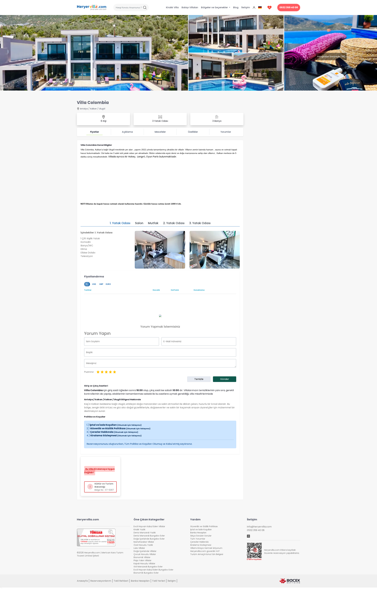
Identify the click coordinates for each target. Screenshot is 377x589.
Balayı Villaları (190, 7)
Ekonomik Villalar (142, 557)
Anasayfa (82, 581)
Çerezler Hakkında (114, 432)
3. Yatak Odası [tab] (200, 223)
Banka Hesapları (198, 532)
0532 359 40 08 (289, 7)
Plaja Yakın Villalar (142, 560)
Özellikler (193, 131)
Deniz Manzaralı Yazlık (145, 532)
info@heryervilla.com (259, 526)
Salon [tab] (139, 223)
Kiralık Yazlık (139, 529)
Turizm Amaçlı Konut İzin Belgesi (206, 554)
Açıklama (127, 131)
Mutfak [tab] (153, 223)
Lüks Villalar (139, 548)
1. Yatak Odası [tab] (120, 223)
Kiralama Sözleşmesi (116, 435)
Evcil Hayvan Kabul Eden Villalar (149, 526)
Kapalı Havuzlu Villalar (144, 563)
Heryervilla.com (88, 519)
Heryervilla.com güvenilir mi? (205, 551)
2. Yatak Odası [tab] (174, 223)
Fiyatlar (94, 131)
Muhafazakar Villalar (144, 541)
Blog (235, 7)
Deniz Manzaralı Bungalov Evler (149, 535)
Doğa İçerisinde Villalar (145, 551)
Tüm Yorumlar (197, 538)
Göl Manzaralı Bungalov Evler (148, 566)
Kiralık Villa (172, 7)
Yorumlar (225, 131)
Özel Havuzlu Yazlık (143, 544)
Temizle (198, 379)
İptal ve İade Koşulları (116, 425)
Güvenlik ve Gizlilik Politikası (120, 428)
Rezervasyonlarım (100, 581)
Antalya (84, 108)
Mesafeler (160, 131)
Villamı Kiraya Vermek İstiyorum (206, 548)
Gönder (224, 379)
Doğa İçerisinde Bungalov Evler (149, 538)
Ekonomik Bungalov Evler (146, 572)
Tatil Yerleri (158, 581)
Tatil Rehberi (121, 581)
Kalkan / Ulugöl (97, 108)
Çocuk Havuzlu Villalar (145, 554)
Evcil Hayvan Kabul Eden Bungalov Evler (153, 569)
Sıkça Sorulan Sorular (200, 535)
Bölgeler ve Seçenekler (214, 7)
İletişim (245, 7)
